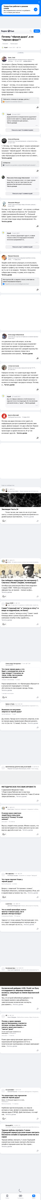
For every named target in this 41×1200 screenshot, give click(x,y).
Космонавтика (10, 968)
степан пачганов (13, 366)
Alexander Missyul (14, 202)
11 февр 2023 (17, 259)
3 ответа (17, 679)
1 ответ (14, 714)
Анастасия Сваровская (14, 970)
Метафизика (10, 873)
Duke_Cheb (11, 57)
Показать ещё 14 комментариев (22, 130)
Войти (37, 31)
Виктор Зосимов (6, 1104)
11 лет (23, 663)
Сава (9, 605)
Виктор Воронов (6, 884)
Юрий (9, 114)
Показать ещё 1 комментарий (22, 193)
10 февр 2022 (26, 417)
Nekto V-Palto (10, 704)
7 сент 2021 (16, 233)
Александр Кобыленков (16, 335)
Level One (9, 904)
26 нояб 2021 (11, 369)
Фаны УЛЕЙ (9, 603)
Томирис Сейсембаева (8, 679)
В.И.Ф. (9, 562)
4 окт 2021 (34, 178)
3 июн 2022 (11, 338)
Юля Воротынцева (13, 875)
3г (8, 489)
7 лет (14, 904)
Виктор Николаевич (13, 491)
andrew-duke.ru (27, 61)
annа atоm (4, 821)
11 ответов (15, 1104)
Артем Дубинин (6, 714)
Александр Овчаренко (13, 663)
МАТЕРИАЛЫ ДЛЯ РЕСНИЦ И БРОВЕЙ (18, 767)
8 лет (16, 704)
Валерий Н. (9, 1125)
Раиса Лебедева (12, 1017)
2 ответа (14, 884)
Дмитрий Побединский (14, 905)
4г (14, 603)
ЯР (6, 489)
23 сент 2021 (18, 61)
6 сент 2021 (11, 206)
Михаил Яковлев (13, 256)
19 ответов (17, 916)
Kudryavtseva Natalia (7, 916)
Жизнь (8, 1191)
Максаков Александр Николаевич (18, 178)
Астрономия (10, 1090)
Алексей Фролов (13, 139)
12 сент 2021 (11, 142)
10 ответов (12, 821)
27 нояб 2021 (16, 396)
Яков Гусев (11, 809)
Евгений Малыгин (12, 1091)
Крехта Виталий (13, 415)
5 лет (16, 873)
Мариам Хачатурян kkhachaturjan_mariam (19, 768)
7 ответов (20, 52)
